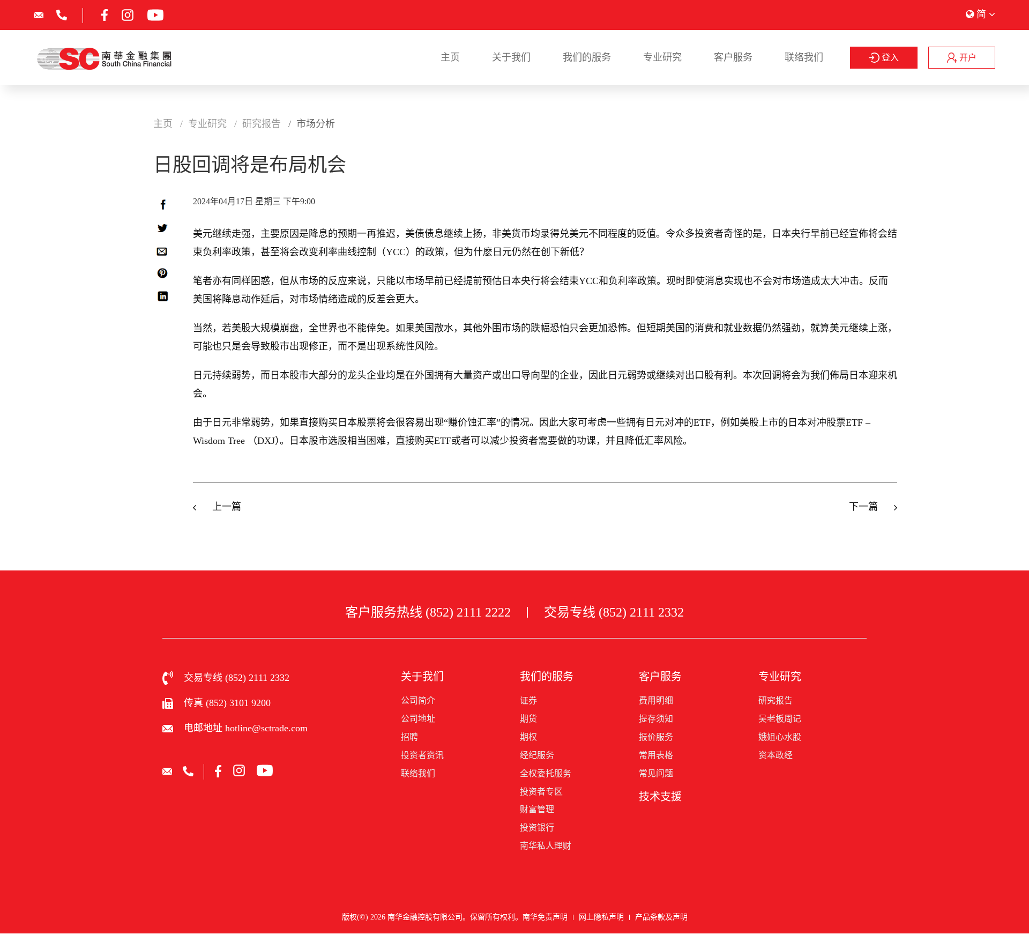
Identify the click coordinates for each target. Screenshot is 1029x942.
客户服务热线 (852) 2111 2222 (428, 612)
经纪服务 (537, 755)
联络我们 (804, 57)
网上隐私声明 (601, 917)
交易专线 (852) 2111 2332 (614, 612)
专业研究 (662, 57)
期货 (528, 718)
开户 (966, 57)
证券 (528, 700)
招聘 (409, 736)
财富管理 (537, 809)
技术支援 (660, 797)
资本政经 (775, 755)
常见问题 (656, 773)
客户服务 (733, 57)
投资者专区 (541, 791)
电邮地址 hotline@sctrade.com (246, 728)
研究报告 (775, 700)
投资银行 (537, 827)
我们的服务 (587, 57)
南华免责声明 (545, 917)
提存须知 (656, 718)
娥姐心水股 (779, 736)
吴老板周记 (779, 718)
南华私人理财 (545, 845)
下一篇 (863, 506)
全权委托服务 (545, 773)
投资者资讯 (422, 755)
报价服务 (656, 736)
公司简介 (418, 700)
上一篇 (226, 506)
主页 (450, 57)
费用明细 (656, 700)
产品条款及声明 (661, 917)
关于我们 (511, 57)
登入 (889, 57)
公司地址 (418, 718)
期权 (528, 736)
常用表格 (656, 755)
